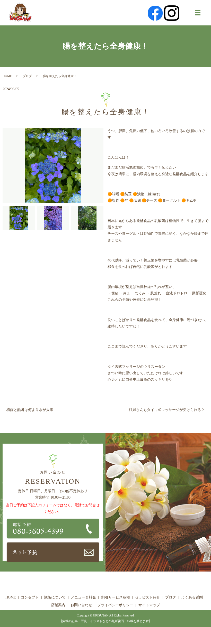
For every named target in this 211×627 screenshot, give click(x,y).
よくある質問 (192, 597)
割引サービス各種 (115, 597)
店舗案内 (58, 605)
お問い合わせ (81, 605)
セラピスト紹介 (147, 597)
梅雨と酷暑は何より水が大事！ (31, 410)
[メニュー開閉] (197, 12)
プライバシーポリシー (115, 605)
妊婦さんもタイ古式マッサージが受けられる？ (167, 410)
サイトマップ (149, 605)
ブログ (27, 76)
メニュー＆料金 (83, 597)
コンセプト (30, 597)
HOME (7, 76)
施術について (55, 597)
